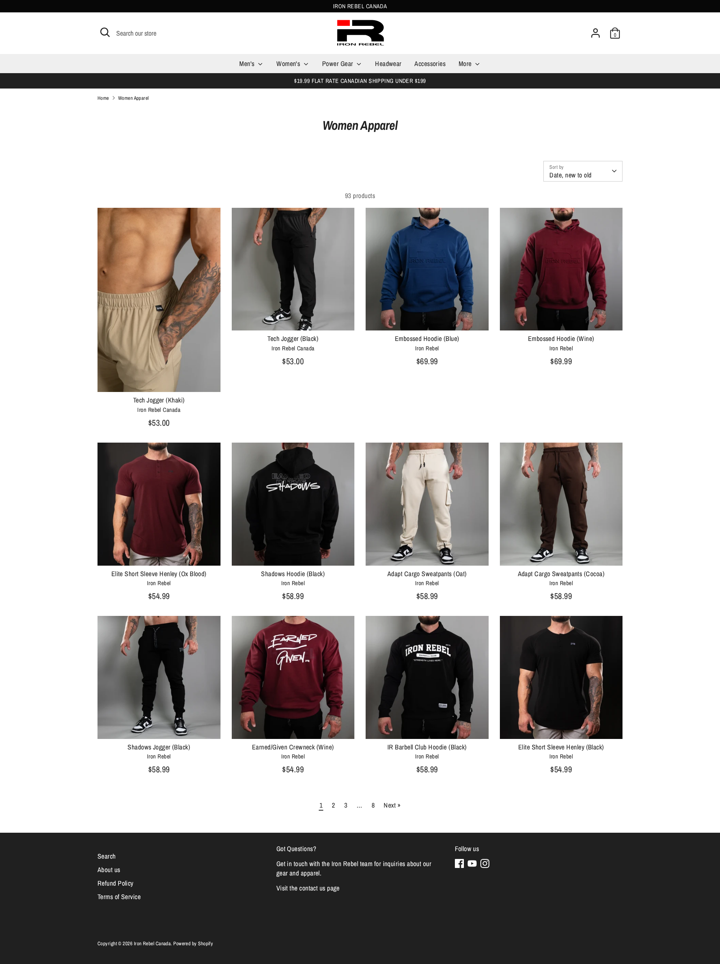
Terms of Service (119, 896)
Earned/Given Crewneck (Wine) (293, 747)
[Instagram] (484, 863)
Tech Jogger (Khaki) (159, 400)
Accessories (430, 63)
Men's (247, 63)
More (466, 63)
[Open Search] (105, 32)
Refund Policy (116, 883)
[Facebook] (459, 863)
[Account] (595, 33)
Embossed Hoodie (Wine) (561, 338)
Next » (392, 805)
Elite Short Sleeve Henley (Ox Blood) (159, 573)
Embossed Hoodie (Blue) (427, 338)
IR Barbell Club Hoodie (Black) (427, 747)
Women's (289, 63)
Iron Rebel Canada (152, 943)
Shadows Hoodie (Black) (293, 573)
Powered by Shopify (193, 943)
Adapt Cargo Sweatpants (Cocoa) (561, 573)
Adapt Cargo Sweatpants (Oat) (427, 573)
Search (107, 856)
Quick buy (159, 379)
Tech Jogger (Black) (292, 338)
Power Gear (338, 63)
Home (103, 98)
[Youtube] (472, 863)
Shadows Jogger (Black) (159, 747)
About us (109, 869)
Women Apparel (133, 98)
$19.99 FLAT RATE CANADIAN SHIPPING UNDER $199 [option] (360, 81)
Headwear (388, 63)
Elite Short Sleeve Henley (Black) (561, 747)
